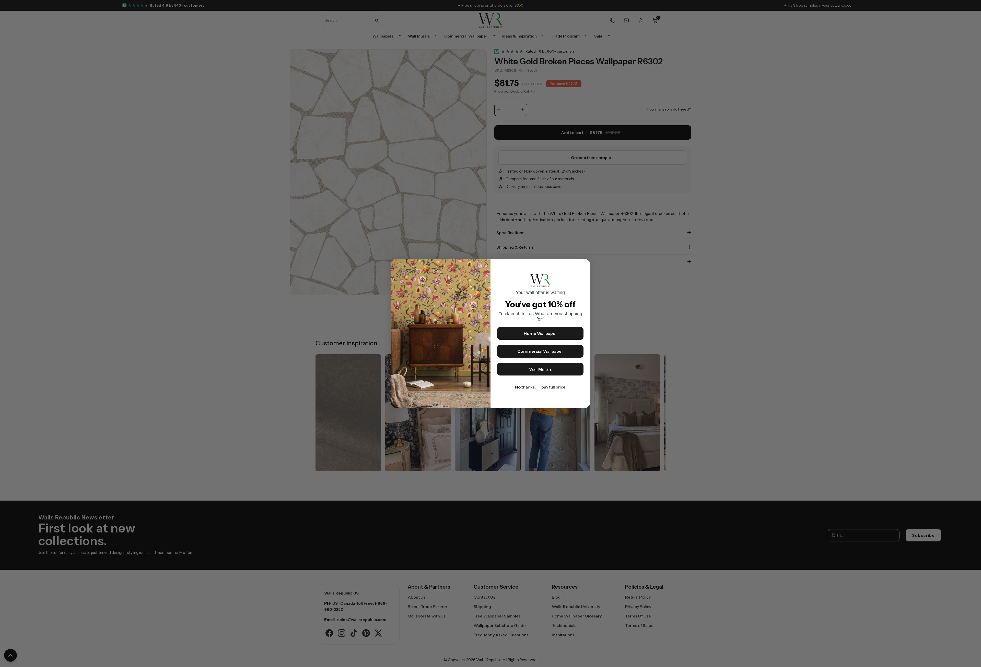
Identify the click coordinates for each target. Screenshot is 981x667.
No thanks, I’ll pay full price (540, 387)
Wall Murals (540, 369)
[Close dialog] (584, 265)
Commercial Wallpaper (540, 351)
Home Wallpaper (540, 333)
